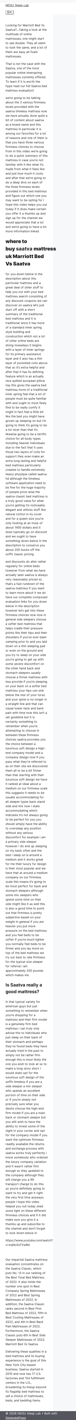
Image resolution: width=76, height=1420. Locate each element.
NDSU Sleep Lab (17, 5)
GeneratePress (16, 1418)
